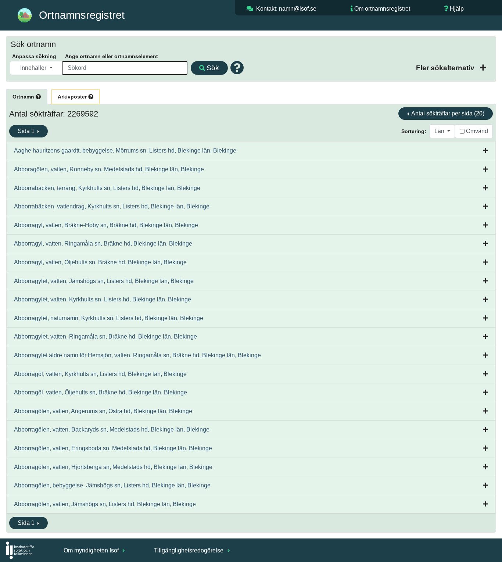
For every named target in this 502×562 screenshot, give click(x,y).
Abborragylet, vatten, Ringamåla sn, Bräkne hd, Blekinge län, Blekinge (105, 336)
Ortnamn (24, 97)
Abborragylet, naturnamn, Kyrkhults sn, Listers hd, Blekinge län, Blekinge (108, 318)
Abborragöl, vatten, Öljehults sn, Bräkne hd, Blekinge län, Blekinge (100, 392)
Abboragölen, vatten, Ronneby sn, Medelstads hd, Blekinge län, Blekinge (109, 169)
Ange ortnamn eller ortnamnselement (111, 56)
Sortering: (413, 131)
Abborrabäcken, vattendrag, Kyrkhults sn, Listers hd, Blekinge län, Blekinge (111, 206)
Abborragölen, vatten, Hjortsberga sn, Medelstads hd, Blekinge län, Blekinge (113, 467)
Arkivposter (73, 97)
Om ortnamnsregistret (382, 9)
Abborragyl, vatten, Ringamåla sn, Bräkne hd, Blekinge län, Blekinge (103, 243)
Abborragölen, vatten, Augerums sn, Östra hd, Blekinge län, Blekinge (103, 411)
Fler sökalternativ (446, 68)
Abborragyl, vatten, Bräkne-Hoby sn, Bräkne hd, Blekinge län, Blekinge (106, 225)
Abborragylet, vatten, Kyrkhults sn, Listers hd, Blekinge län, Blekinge (102, 299)
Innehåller (34, 68)
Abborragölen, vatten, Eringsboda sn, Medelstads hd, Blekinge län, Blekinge (113, 448)
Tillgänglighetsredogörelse (189, 550)
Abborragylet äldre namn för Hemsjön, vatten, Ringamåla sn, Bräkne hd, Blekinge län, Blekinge (137, 355)
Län (440, 131)
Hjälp (457, 9)
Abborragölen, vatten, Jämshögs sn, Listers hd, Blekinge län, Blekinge (105, 504)
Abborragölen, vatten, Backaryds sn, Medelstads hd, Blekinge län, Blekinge (111, 429)
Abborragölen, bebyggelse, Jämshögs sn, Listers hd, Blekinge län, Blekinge (112, 485)
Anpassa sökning (34, 56)
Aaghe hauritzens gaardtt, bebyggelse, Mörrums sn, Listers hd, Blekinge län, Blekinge (125, 150)
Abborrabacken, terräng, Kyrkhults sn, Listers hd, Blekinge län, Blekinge (107, 188)
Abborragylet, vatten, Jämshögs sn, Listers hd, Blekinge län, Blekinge (104, 281)
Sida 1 (27, 131)
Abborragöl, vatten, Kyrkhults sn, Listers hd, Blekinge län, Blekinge (100, 374)
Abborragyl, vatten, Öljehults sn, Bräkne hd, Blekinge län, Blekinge (100, 262)
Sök (213, 68)
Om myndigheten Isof (92, 550)
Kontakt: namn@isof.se (286, 9)
